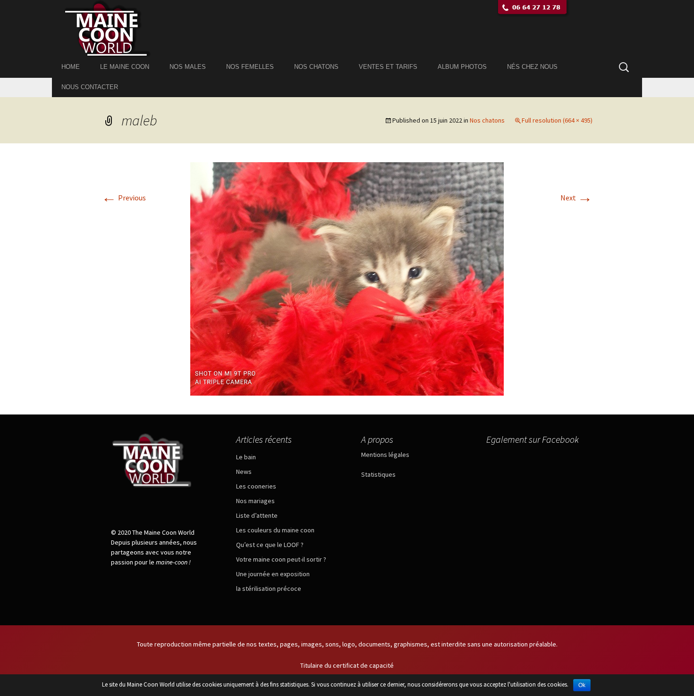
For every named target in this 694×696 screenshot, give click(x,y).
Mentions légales (385, 454)
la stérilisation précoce (268, 588)
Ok (581, 685)
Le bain (246, 457)
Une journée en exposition (273, 574)
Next (576, 197)
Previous (124, 197)
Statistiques (378, 474)
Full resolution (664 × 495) (557, 120)
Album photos (462, 66)
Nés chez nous (532, 66)
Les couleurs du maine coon (275, 530)
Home (70, 66)
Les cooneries (256, 486)
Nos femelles (250, 66)
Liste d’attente (257, 515)
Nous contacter (89, 87)
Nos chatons (316, 66)
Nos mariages (255, 501)
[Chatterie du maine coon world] (347, 28)
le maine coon (124, 66)
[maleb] (347, 277)
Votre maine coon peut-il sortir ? (281, 559)
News (244, 471)
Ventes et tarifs (388, 66)
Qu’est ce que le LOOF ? (270, 544)
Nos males (187, 66)
